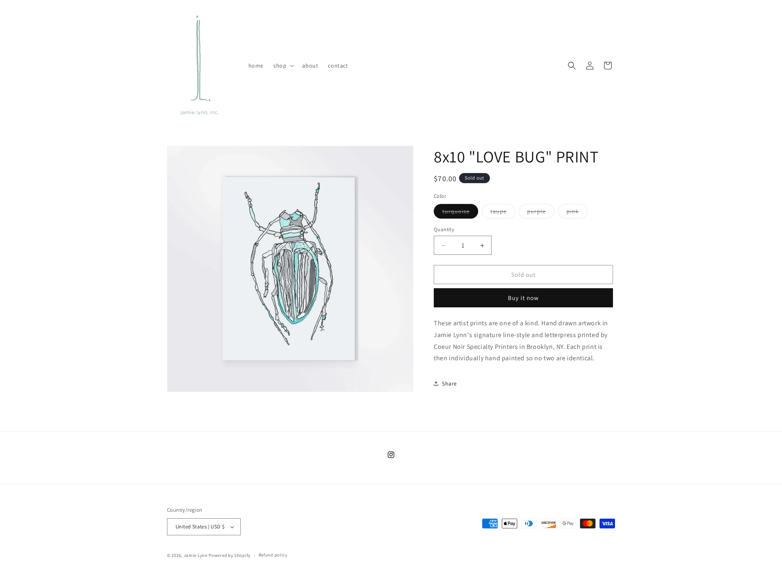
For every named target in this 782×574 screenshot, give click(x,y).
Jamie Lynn (196, 555)
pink (577, 213)
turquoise (460, 213)
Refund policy (273, 555)
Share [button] (449, 383)
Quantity (444, 229)
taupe (502, 213)
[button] (282, 65)
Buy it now (523, 298)
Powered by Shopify (229, 555)
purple (540, 213)
